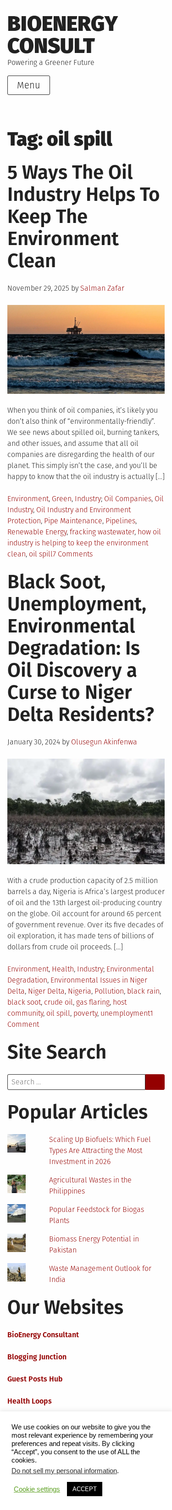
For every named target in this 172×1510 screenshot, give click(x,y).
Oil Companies (127, 498)
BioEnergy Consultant (43, 1334)
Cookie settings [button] (37, 1489)
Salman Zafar (102, 288)
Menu (28, 85)
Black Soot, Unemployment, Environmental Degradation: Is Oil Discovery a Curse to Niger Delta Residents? (80, 648)
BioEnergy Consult (62, 35)
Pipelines (120, 520)
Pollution (109, 991)
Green (62, 498)
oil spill (41, 554)
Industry (88, 498)
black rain (143, 991)
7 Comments (73, 554)
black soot (24, 1002)
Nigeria (79, 991)
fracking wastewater (102, 531)
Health (63, 969)
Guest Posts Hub (35, 1379)
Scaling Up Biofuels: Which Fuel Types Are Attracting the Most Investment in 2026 (100, 1150)
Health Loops (29, 1401)
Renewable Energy (37, 531)
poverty (85, 1013)
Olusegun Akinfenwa (104, 741)
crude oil (58, 1002)
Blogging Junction (37, 1356)
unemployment (125, 1013)
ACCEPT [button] (84, 1489)
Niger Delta (46, 991)
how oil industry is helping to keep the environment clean (84, 542)
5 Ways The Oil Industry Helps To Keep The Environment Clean (83, 216)
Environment (28, 498)
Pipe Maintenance (73, 520)
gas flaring (93, 1002)
